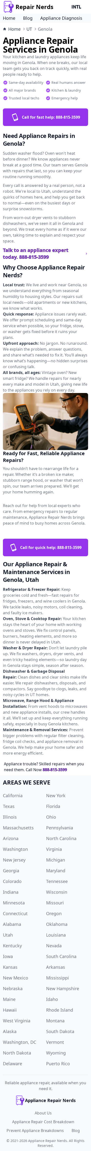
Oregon (54, 913)
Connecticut (15, 913)
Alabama (12, 924)
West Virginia (16, 1021)
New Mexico (15, 978)
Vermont (55, 1042)
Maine (9, 999)
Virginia (54, 849)
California (13, 795)
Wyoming (56, 1053)
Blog (28, 18)
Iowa (8, 956)
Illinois (10, 817)
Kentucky (12, 946)
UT (29, 29)
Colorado (12, 881)
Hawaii (10, 1010)
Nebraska (13, 988)
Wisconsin (56, 892)
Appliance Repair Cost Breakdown (43, 1121)
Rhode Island (59, 1010)
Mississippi (57, 978)
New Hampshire (62, 988)
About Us (43, 1113)
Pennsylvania (59, 828)
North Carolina (61, 838)
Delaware (12, 1063)
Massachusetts (18, 828)
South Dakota (60, 1031)
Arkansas (55, 967)
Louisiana (56, 935)
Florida (53, 806)
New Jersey (14, 860)
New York (56, 795)
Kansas (10, 967)
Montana (55, 1021)
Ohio (51, 817)
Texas (9, 806)
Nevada (54, 946)
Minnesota (14, 903)
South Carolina (61, 956)
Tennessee (57, 881)
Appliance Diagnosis (61, 18)
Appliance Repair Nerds (47, 1140)
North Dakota (17, 1053)
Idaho (52, 999)
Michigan (55, 860)
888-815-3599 (55, 769)
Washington (15, 849)
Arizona (10, 838)
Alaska (10, 1031)
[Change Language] (77, 7)
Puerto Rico (58, 1063)
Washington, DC (19, 1042)
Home (9, 18)
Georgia (11, 870)
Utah (8, 935)
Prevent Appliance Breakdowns (35, 1130)
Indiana (10, 892)
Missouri (55, 903)
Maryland (55, 870)
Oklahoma (56, 924)
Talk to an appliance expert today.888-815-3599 (35, 253)
